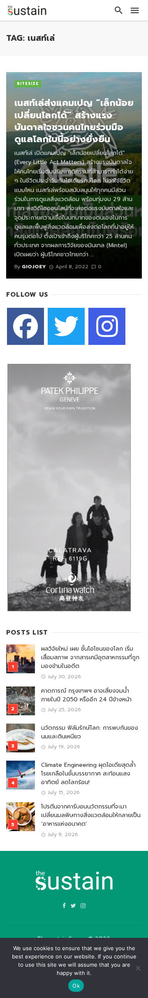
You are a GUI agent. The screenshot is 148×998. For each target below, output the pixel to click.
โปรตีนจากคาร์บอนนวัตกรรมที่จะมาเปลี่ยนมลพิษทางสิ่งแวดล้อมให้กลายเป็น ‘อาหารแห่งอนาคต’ (91, 815)
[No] (138, 968)
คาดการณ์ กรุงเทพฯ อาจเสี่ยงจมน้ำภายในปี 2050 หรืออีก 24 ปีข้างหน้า (86, 695)
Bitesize (28, 84)
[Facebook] (25, 326)
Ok (76, 985)
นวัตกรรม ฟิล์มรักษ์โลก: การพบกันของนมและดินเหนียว (89, 732)
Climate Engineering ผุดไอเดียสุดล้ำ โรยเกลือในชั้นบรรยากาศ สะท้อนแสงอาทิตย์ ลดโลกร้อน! (88, 774)
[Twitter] (66, 326)
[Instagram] (106, 326)
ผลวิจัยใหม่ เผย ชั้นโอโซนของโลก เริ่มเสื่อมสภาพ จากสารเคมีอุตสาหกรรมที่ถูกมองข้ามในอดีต (90, 657)
